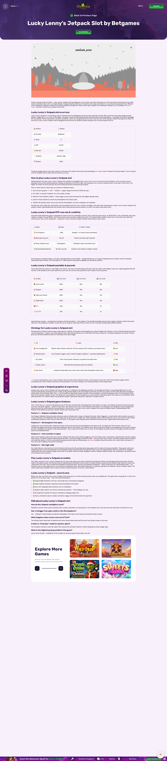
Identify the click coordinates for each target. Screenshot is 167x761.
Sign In (140, 6)
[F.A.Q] (6, 390)
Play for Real (83, 32)
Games (13, 6)
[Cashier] (6, 381)
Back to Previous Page (85, 15)
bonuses (46, 117)
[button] (37, 568)
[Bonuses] (6, 376)
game (44, 405)
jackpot (91, 440)
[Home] (6, 371)
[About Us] (6, 385)
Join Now (156, 6)
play (96, 171)
